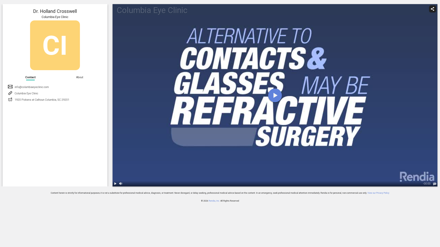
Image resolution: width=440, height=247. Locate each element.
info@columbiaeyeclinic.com (32, 87)
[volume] (121, 183)
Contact (30, 77)
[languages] (434, 184)
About (79, 77)
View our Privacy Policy (378, 193)
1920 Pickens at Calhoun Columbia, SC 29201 (42, 99)
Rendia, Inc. (214, 201)
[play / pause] (115, 183)
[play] (275, 95)
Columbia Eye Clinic (26, 93)
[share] (432, 8)
